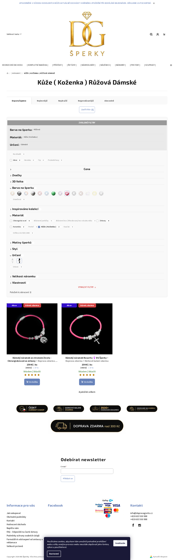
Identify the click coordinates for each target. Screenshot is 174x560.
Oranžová (18, 199)
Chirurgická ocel (21, 220)
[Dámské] (19, 260)
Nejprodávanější (86, 100)
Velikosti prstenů (15, 546)
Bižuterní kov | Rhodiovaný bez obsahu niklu (75, 220)
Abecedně (109, 100)
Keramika (18, 227)
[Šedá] (101, 193)
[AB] (87, 193)
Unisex (17, 267)
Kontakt (11, 520)
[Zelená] (53, 193)
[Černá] (74, 193)
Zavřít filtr (86, 109)
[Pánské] (12, 260)
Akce (16, 160)
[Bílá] (33, 193)
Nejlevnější (42, 100)
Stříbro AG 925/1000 (23, 233)
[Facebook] (133, 525)
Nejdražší (62, 100)
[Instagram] (140, 525)
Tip (41, 160)
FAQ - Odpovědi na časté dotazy (22, 532)
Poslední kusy (55, 160)
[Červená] (39, 193)
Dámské (24, 144)
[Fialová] (60, 193)
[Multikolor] (26, 193)
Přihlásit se (68, 478)
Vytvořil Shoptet (160, 556)
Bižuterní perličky (43, 220)
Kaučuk (68, 227)
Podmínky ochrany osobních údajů (23, 535)
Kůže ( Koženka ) (31, 137)
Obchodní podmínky (16, 517)
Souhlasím (120, 543)
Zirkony (104, 220)
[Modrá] (46, 193)
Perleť (32, 227)
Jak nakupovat (14, 513)
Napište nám (13, 528)
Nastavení (54, 553)
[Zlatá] (12, 193)
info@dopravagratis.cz (141, 513)
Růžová (37, 129)
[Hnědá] (80, 193)
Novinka (29, 160)
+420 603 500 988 (138, 516)
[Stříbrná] (19, 193)
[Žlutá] (94, 193)
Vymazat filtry (86, 287)
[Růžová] (67, 193)
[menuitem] (12, 65)
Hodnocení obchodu (16, 524)
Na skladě (18, 154)
